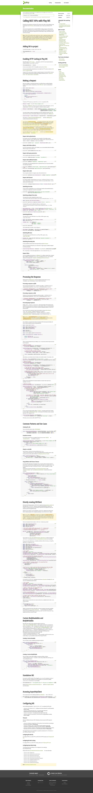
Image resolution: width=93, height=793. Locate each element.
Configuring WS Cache (47, 742)
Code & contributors (52, 782)
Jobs (40, 782)
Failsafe (34, 132)
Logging (60, 54)
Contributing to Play (62, 76)
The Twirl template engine (63, 36)
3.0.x (68, 13)
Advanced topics (62, 60)
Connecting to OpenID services (64, 25)
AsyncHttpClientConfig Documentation (36, 750)
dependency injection (49, 505)
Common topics (62, 67)
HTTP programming (62, 32)
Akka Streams (45, 243)
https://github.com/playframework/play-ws (34, 684)
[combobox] (38, 15)
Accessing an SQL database (64, 43)
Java (69, 15)
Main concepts (61, 58)
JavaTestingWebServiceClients (41, 538)
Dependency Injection (63, 50)
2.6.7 (38, 12)
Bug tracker (52, 783)
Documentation (58, 2)
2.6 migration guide (37, 39)
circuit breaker (27, 132)
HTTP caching (31, 61)
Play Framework (27, 2)
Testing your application (63, 53)
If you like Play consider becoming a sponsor (59, 774)
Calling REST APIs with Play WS (64, 46)
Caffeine (45, 66)
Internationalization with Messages (63, 49)
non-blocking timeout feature (41, 468)
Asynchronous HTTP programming (63, 34)
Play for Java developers (63, 64)
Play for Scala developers (63, 65)
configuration (44, 579)
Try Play (50, 2)
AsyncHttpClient (41, 694)
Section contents (62, 31)
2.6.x (44, 12)
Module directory (62, 80)
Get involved (52, 785)
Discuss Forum (32, 774)
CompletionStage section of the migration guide (31, 124)
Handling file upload (62, 41)
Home (60, 71)
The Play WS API (62, 23)
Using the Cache (62, 44)
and (38, 74)
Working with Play (62, 75)
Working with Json (62, 39)
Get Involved (66, 2)
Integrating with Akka (62, 47)
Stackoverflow (41, 774)
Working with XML (62, 40)
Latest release (61, 72)
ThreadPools (29, 128)
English (68, 17)
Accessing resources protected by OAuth (64, 27)
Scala (67, 15)
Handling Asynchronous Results (43, 453)
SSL (51, 579)
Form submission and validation (63, 38)
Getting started (61, 74)
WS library (31, 25)
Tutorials (28, 783)
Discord (36, 774)
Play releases (61, 78)
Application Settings (62, 52)
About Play (61, 77)
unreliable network (35, 131)
